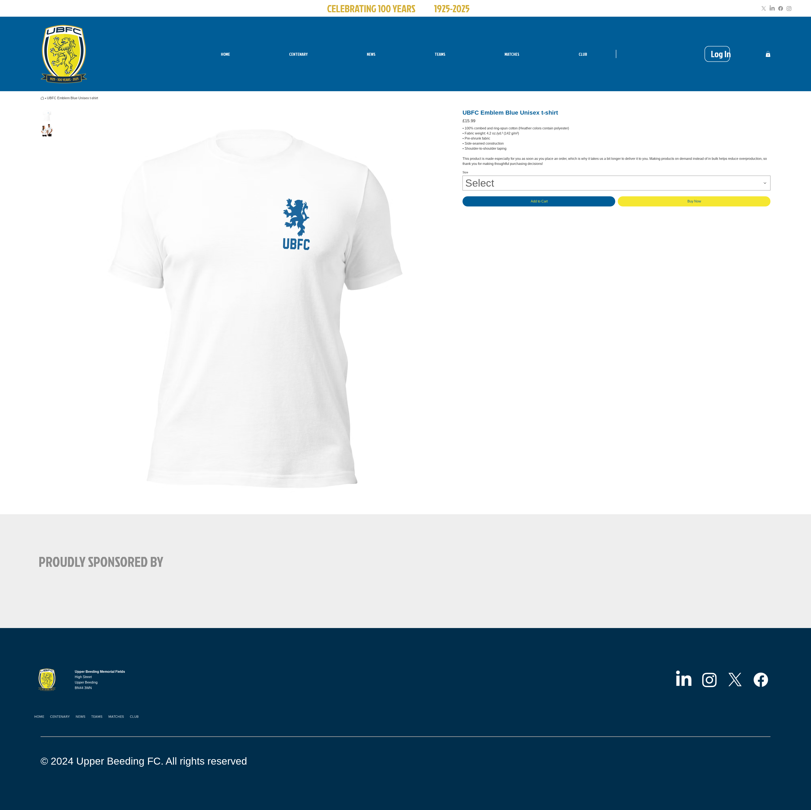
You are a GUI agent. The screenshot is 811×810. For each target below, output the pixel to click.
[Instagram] (789, 8)
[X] (764, 8)
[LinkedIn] (772, 8)
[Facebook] (780, 8)
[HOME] (42, 98)
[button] (768, 54)
